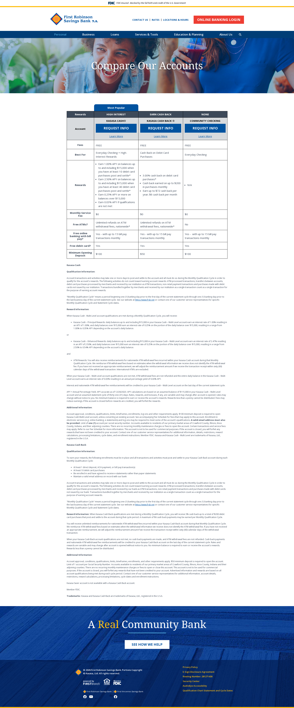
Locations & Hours (176, 20)
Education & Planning (188, 34)
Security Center (191, 681)
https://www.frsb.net (144, 299)
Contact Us (140, 20)
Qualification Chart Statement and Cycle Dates (208, 690)
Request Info (116, 128)
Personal (60, 34)
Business (88, 34)
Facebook (85, 696)
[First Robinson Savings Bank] (74, 18)
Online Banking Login (218, 19)
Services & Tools (146, 34)
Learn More (116, 136)
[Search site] (240, 35)
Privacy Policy (190, 667)
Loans (115, 34)
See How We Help (147, 644)
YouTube (91, 696)
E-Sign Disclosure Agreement (198, 671)
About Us (225, 34)
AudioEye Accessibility (195, 685)
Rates (155, 20)
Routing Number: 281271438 (197, 676)
